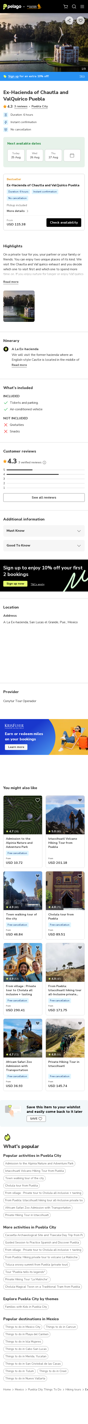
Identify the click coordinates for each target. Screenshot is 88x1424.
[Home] (22, 6)
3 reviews (20, 106)
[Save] (37, 800)
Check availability (64, 222)
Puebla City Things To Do (44, 1389)
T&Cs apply (37, 584)
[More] (44, 462)
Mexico (19, 1389)
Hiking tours (73, 1389)
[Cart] (65, 6)
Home (7, 1389)
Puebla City (40, 106)
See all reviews (44, 497)
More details (16, 211)
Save (33, 1119)
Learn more (16, 747)
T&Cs (82, 76)
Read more (10, 282)
